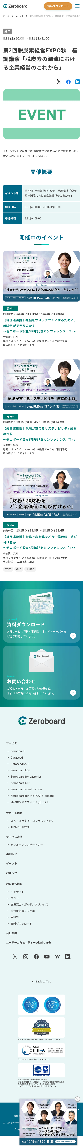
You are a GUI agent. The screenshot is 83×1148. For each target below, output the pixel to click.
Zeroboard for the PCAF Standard (32, 796)
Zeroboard (18, 751)
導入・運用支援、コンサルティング (32, 821)
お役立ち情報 (14, 884)
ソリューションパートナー (27, 844)
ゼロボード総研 (20, 827)
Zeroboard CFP (20, 783)
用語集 (15, 917)
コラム (15, 898)
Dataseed (17, 757)
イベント (19, 15)
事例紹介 (11, 854)
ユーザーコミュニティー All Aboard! (28, 942)
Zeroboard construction (26, 789)
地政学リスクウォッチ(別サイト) (30, 802)
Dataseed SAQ (20, 764)
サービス (11, 743)
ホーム (6, 15)
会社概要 (11, 933)
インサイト (17, 892)
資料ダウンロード (58, 6)
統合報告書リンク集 (23, 911)
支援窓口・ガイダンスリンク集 (29, 904)
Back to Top (43, 981)
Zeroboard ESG (20, 770)
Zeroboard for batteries (26, 776)
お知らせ (11, 873)
